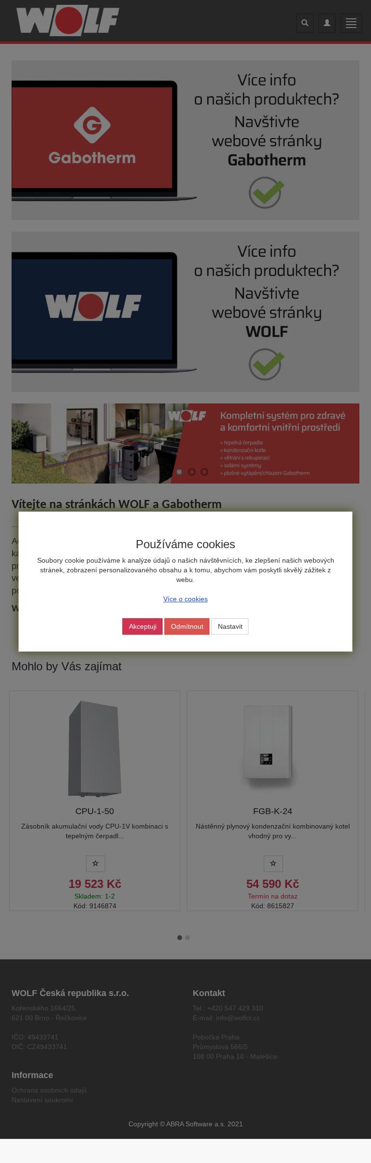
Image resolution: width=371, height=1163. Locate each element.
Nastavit (230, 626)
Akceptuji (143, 626)
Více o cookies (185, 599)
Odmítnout (187, 626)
